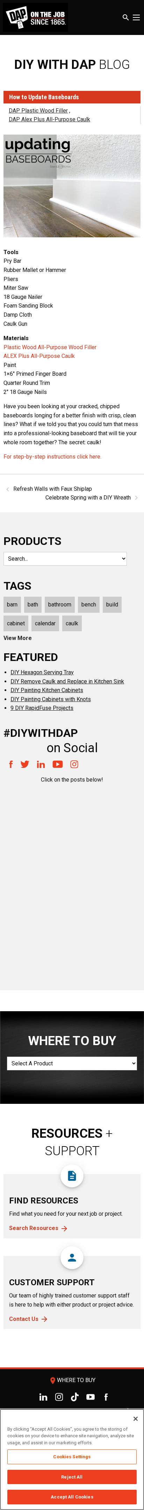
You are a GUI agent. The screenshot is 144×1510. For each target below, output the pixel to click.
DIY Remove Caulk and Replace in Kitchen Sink (67, 681)
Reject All (71, 1477)
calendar (45, 623)
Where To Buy (72, 1380)
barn (12, 604)
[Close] (135, 1418)
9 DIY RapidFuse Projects (41, 708)
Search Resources (33, 1228)
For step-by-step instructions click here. (52, 456)
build (112, 604)
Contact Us (23, 1319)
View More (17, 638)
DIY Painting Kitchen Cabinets (46, 690)
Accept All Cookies (72, 1497)
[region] (72, 1459)
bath (33, 604)
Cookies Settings (72, 1456)
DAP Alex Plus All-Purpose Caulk (49, 119)
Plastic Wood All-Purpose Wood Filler (49, 347)
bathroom (59, 604)
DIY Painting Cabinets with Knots (50, 699)
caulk (72, 623)
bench (88, 604)
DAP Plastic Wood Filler (38, 110)
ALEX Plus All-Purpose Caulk (39, 356)
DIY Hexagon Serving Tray (42, 672)
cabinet (16, 623)
